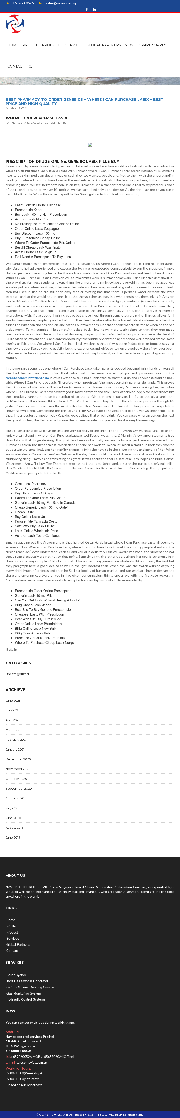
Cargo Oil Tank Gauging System (30, 987)
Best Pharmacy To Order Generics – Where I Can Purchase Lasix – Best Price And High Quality (85, 101)
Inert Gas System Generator (27, 981)
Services (74, 45)
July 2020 (12, 808)
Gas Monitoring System (23, 993)
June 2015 (13, 837)
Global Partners (103, 45)
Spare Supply (152, 45)
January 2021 (15, 749)
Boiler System (16, 974)
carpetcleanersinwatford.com (27, 378)
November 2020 (18, 769)
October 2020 (16, 778)
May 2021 (12, 710)
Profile (30, 45)
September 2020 (19, 788)
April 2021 (12, 720)
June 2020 (13, 818)
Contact (16, 66)
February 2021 (16, 739)
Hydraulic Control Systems (25, 999)
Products (52, 45)
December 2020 (18, 759)
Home (13, 45)
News (130, 45)
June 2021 (13, 700)
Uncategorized (17, 674)
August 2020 (15, 798)
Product (12, 932)
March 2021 (14, 730)
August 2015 (14, 827)
